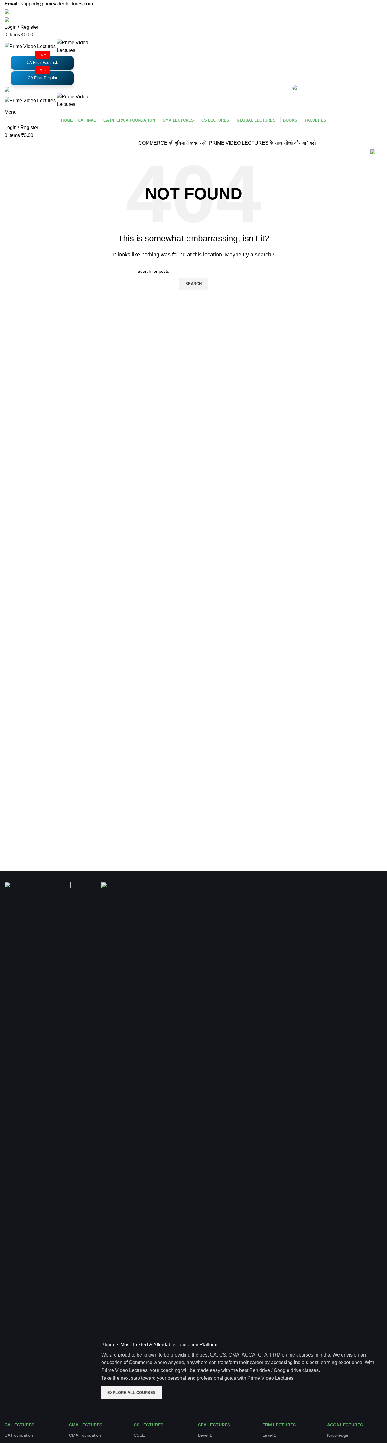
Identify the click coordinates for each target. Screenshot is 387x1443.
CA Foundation (19, 1435)
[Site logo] (31, 46)
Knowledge (337, 1435)
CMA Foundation (85, 1435)
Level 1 (205, 1435)
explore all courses (131, 1392)
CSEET (141, 1435)
